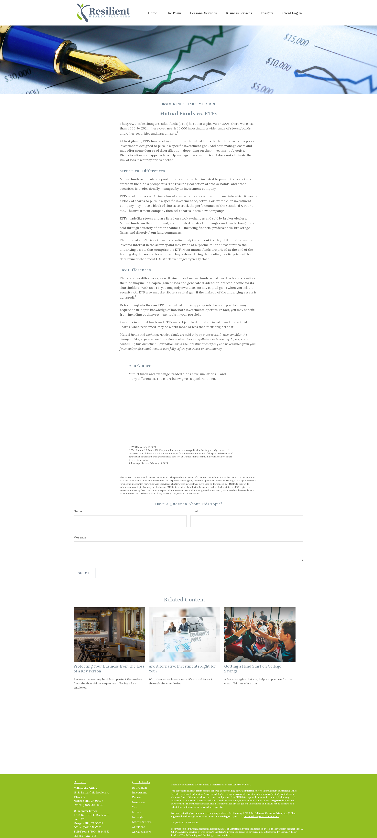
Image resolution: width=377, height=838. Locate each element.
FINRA (299, 828)
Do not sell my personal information (261, 816)
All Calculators (141, 831)
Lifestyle (138, 817)
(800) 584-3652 (92, 805)
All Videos (138, 827)
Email (194, 511)
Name (78, 511)
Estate (136, 797)
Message (80, 537)
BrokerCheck (243, 784)
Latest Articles (142, 822)
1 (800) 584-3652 (98, 831)
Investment (139, 792)
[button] (152, 12)
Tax (134, 807)
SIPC (175, 832)
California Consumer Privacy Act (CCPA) (274, 813)
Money (136, 812)
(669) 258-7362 (92, 827)
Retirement (139, 787)
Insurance (138, 802)
